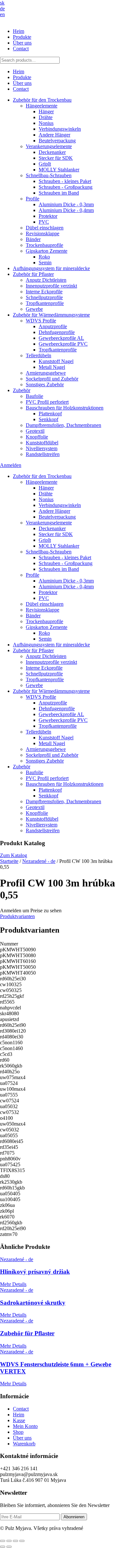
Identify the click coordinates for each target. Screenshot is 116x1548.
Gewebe (34, 309)
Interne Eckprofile (44, 291)
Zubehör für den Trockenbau (42, 100)
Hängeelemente (41, 105)
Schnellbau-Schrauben (49, 175)
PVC (44, 222)
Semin (45, 262)
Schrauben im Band (59, 193)
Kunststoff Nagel (56, 361)
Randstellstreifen (43, 454)
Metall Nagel (52, 367)
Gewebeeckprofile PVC (63, 344)
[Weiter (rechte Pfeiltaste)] (9, 1547)
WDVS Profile (41, 320)
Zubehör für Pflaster (33, 274)
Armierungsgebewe (46, 373)
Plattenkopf (50, 413)
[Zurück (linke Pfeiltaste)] (2, 1547)
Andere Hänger (54, 134)
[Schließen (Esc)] (21, 1541)
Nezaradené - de (38, 861)
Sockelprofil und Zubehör (52, 378)
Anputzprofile (53, 326)
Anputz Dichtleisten (46, 280)
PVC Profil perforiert (47, 402)
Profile (32, 198)
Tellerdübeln (38, 355)
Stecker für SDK (56, 158)
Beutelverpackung (57, 140)
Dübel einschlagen (44, 227)
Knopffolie (37, 437)
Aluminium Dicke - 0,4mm (66, 210)
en (2, 14)
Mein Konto (25, 1426)
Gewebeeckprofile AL (61, 338)
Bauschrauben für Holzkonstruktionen (64, 407)
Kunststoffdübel (42, 442)
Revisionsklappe (42, 233)
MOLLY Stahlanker (59, 169)
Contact (21, 48)
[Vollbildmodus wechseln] (9, 1541)
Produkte (22, 37)
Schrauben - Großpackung (65, 187)
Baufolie (34, 396)
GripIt (45, 164)
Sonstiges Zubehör (45, 384)
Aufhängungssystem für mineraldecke (51, 268)
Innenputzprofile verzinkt (51, 285)
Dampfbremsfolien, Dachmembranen (63, 425)
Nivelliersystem (41, 448)
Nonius (46, 123)
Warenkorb (24, 1443)
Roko (44, 256)
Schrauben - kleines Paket (65, 181)
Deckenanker (52, 152)
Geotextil (35, 431)
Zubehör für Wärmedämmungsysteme (51, 315)
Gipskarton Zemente (46, 251)
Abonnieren (73, 1516)
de (2, 8)
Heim (18, 31)
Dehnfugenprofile (57, 332)
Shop (18, 1432)
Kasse (19, 1420)
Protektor (48, 216)
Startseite (9, 861)
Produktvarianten (17, 916)
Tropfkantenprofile (45, 303)
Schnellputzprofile (44, 297)
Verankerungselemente (49, 146)
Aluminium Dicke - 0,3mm (66, 204)
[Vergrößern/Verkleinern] (2, 1541)
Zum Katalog (13, 855)
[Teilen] (15, 1541)
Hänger (46, 111)
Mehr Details (13, 1284)
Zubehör (21, 390)
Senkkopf (48, 419)
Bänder (33, 239)
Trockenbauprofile (44, 245)
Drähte (46, 117)
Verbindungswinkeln (60, 129)
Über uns (22, 43)
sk (2, 2)
